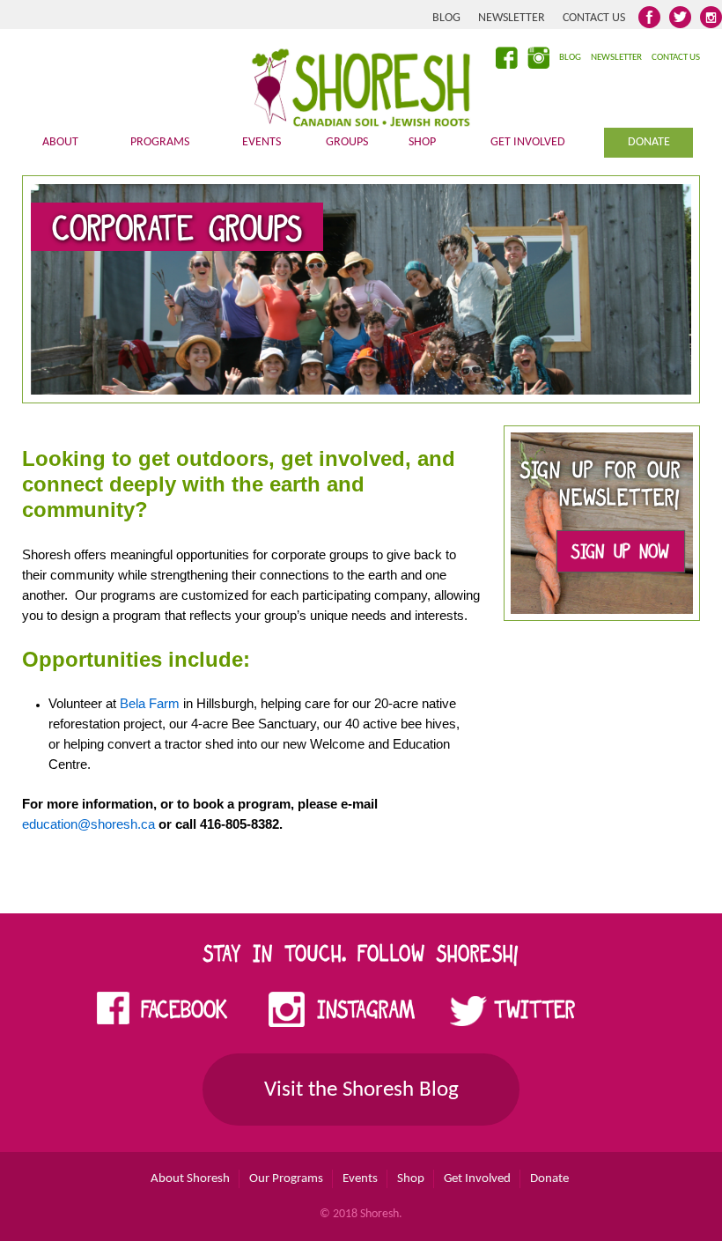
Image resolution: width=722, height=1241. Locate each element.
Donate (649, 142)
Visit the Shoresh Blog (361, 1090)
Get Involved (527, 142)
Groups (347, 142)
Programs (159, 142)
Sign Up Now (620, 554)
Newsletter (511, 18)
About (60, 142)
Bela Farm (150, 703)
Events (261, 142)
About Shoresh (190, 1179)
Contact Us (594, 18)
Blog (446, 18)
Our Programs (286, 1179)
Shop (422, 142)
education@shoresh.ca (88, 823)
